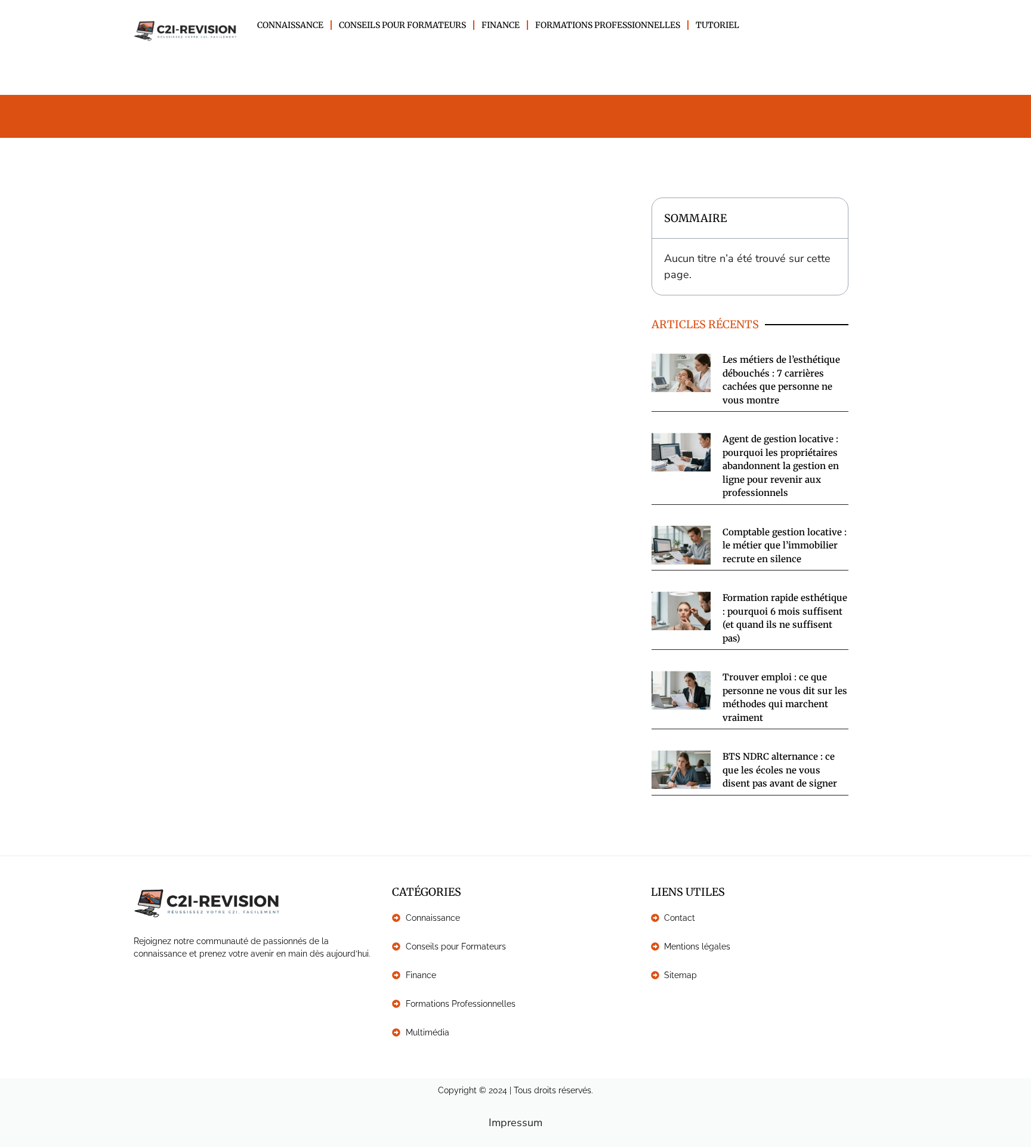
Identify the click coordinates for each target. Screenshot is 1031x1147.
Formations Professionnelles (607, 25)
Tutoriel (717, 25)
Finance (500, 25)
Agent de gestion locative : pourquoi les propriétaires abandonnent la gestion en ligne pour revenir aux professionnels (781, 465)
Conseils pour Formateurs (402, 25)
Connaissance (290, 25)
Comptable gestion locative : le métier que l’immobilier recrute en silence (785, 545)
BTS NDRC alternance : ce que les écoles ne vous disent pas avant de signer (780, 770)
